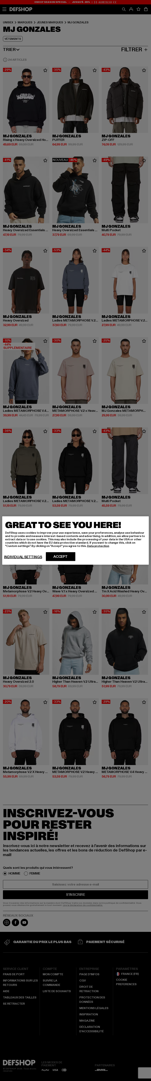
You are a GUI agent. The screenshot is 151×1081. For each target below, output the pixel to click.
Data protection (98, 546)
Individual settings (23, 557)
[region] (75, 540)
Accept (60, 556)
